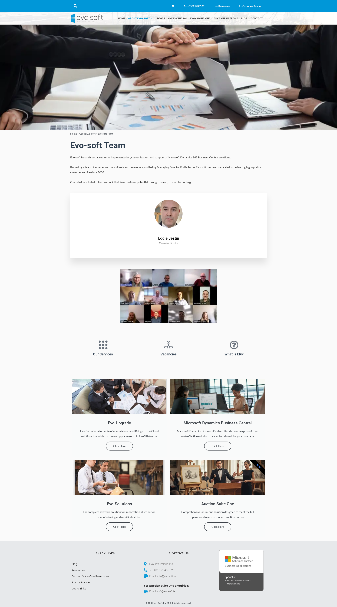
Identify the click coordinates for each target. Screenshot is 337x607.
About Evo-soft (139, 18)
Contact (257, 18)
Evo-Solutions (200, 18)
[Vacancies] (168, 345)
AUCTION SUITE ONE (226, 18)
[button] (75, 6)
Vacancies (168, 354)
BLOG (244, 18)
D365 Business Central (172, 18)
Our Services (103, 354)
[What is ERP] (234, 345)
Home (121, 18)
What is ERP (234, 354)
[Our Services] (103, 345)
